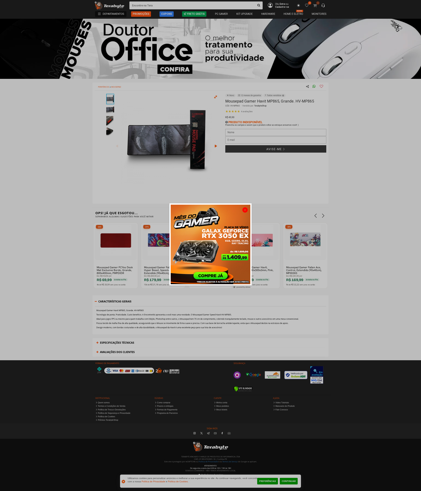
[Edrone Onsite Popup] (210, 245)
